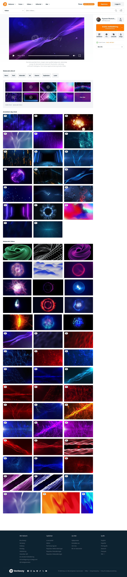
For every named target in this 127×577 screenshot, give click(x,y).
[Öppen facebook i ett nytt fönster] (28, 571)
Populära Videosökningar (54, 554)
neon (6, 75)
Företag (22, 548)
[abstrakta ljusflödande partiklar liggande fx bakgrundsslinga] (48, 194)
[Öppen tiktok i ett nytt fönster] (40, 571)
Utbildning (23, 551)
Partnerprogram (51, 546)
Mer (47, 4)
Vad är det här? (110, 42)
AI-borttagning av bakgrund (28, 559)
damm (37, 75)
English (103, 540)
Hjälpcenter (75, 540)
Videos (29, 4)
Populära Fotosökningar (53, 551)
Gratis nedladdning (110, 27)
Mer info (100, 47)
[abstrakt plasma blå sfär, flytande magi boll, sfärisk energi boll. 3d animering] (78, 322)
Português (104, 546)
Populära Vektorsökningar (54, 548)
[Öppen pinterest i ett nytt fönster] (37, 571)
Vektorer (11, 4)
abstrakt (22, 75)
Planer (80, 4)
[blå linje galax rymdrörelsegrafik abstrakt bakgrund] (17, 122)
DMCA (48, 543)
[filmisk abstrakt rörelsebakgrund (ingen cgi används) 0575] (17, 229)
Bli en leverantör (77, 548)
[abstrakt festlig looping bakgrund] (78, 122)
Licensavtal (49, 540)
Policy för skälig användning (108, 571)
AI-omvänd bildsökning (27, 557)
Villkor (86, 571)
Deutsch (103, 548)
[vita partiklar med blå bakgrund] (17, 194)
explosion (46, 75)
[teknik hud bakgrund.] (48, 211)
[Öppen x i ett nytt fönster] (43, 571)
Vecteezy (22, 543)
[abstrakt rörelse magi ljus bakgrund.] (17, 158)
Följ (121, 20)
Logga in (117, 4)
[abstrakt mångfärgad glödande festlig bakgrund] (78, 211)
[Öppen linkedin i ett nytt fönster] (34, 571)
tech (13, 75)
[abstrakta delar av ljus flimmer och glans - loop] (78, 194)
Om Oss (74, 546)
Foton (20, 4)
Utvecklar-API (24, 554)
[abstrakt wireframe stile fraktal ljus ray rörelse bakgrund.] (48, 176)
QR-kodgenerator (25, 562)
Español (103, 543)
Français (103, 551)
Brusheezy (23, 540)
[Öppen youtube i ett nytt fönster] (46, 571)
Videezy (22, 546)
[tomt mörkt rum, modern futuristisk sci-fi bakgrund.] (48, 158)
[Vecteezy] (5, 4)
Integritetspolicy (94, 571)
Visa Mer (82, 97)
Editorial (38, 4)
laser (55, 75)
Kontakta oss (76, 543)
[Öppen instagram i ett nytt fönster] (31, 571)
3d (30, 75)
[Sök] (116, 10)
